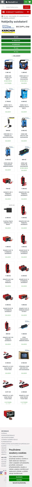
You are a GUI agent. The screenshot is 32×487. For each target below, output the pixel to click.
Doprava (4, 433)
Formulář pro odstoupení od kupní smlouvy (15, 443)
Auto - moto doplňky (11, 16)
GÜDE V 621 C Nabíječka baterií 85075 (24, 106)
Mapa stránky (5, 450)
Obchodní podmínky (7, 437)
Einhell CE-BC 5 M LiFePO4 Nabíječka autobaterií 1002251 (8, 282)
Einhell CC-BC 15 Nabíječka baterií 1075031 (24, 310)
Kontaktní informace (8, 435)
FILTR (16, 37)
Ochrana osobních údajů (9, 439)
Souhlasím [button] (19, 477)
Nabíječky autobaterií (9, 18)
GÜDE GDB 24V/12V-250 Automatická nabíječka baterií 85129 (24, 137)
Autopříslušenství (24, 16)
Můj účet (4, 459)
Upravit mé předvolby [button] (19, 483)
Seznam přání (5, 464)
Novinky (3, 466)
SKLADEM (16, 56)
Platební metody (6, 441)
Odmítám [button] (19, 480)
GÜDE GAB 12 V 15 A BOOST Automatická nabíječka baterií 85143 (24, 79)
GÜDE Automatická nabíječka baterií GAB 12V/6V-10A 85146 (24, 340)
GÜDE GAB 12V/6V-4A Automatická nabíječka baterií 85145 (24, 166)
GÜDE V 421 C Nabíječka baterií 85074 (8, 106)
